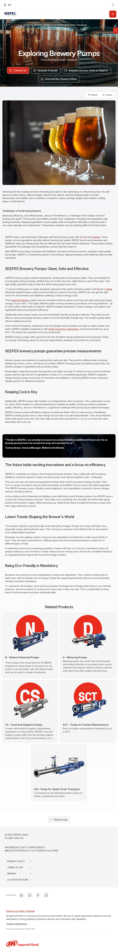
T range (108, 289)
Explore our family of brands (20, 911)
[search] (113, 4)
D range (96, 237)
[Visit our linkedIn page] (21, 895)
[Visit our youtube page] (30, 895)
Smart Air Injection (20, 300)
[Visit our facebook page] (38, 895)
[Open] (112, 14)
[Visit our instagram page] (46, 895)
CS (85, 237)
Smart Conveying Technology (63, 329)
